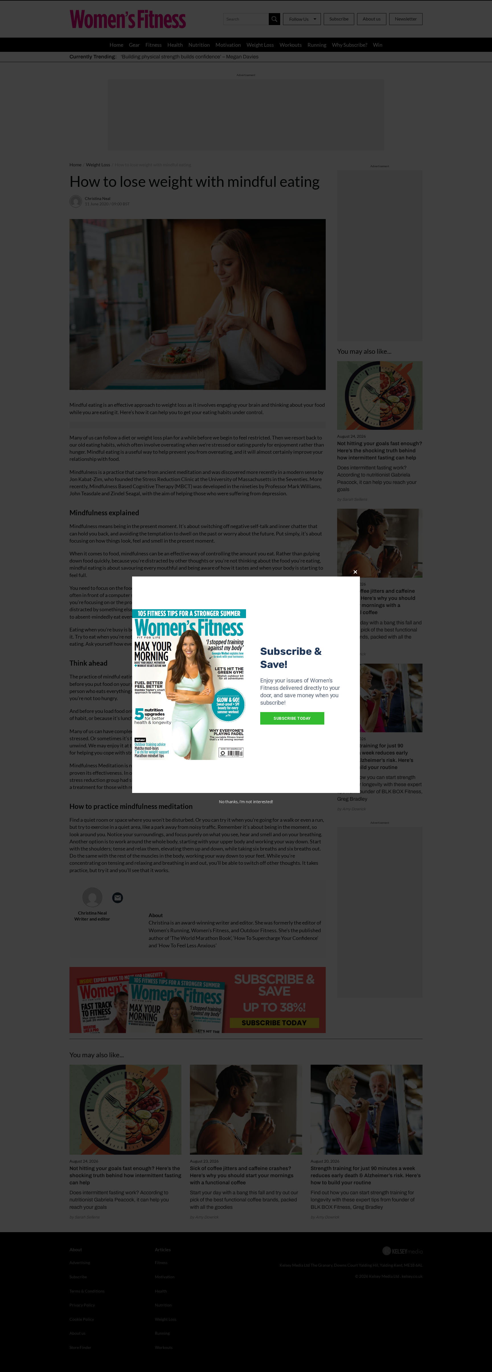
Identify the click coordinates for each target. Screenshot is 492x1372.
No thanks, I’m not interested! (246, 801)
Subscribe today (292, 718)
